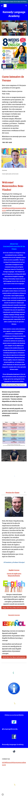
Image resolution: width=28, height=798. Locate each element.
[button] (2, 6)
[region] (14, 2)
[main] (14, 14)
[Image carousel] (14, 28)
